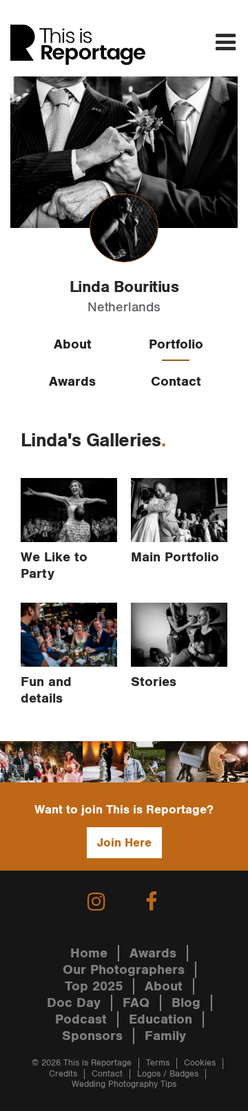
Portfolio (176, 344)
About (73, 344)
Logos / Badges (167, 1074)
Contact (176, 381)
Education (160, 1019)
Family (165, 1036)
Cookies (200, 1063)
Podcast (81, 1019)
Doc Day (74, 1003)
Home (88, 953)
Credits (63, 1074)
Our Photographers (124, 970)
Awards (72, 381)
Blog (186, 1003)
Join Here (124, 842)
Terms (157, 1063)
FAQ (136, 1003)
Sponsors (92, 1036)
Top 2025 (94, 986)
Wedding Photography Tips (124, 1084)
